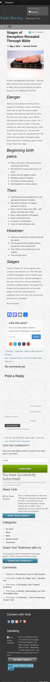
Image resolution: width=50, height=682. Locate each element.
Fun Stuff (9, 529)
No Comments (37, 32)
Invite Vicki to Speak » (19, 516)
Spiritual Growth (30, 46)
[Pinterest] (28, 344)
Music (8, 532)
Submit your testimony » (20, 561)
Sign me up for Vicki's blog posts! (18, 429)
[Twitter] (15, 344)
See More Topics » (22, 659)
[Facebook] (20, 344)
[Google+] (24, 344)
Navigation (9, 2)
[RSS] (11, 344)
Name (35, 406)
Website (32, 421)
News (8, 536)
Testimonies (10, 542)
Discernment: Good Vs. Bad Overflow (30, 574)
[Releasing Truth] (20, 19)
